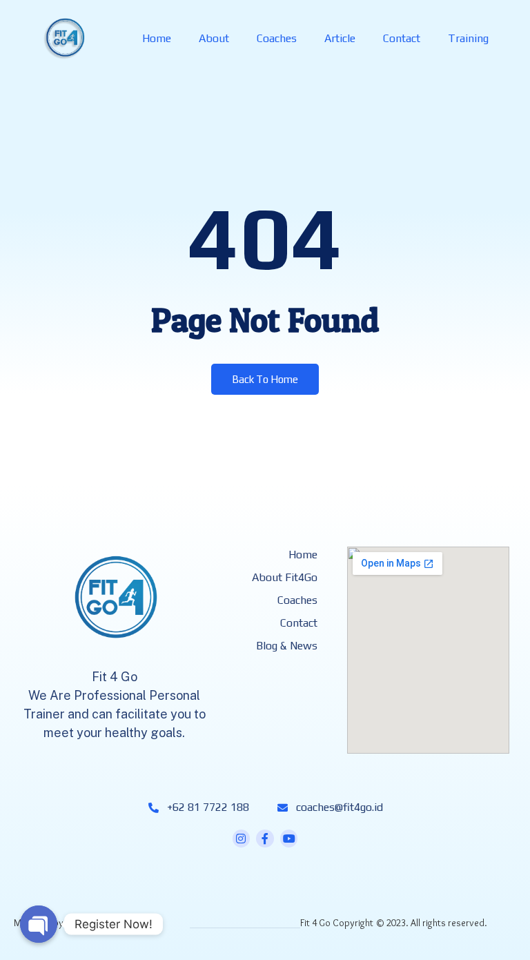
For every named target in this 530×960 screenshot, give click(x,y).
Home (156, 38)
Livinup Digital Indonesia (114, 923)
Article (339, 38)
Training (468, 38)
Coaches (277, 38)
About (214, 38)
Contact (401, 38)
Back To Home (265, 379)
